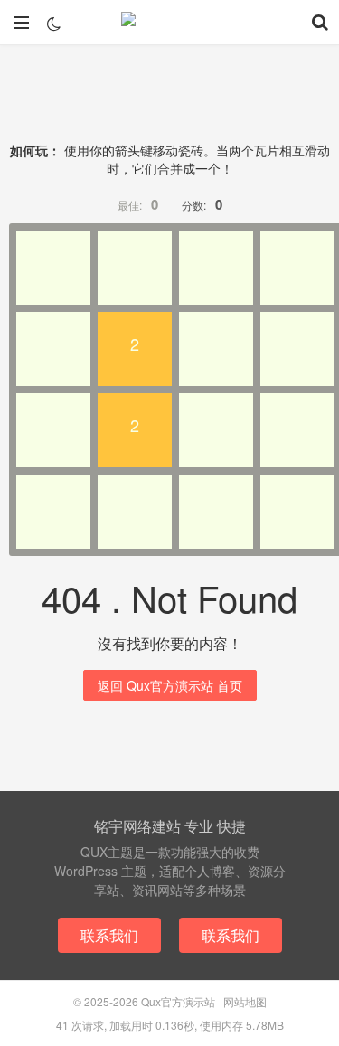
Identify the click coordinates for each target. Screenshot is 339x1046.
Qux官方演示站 (170, 22)
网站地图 (245, 1001)
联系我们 (109, 935)
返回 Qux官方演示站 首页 (170, 685)
